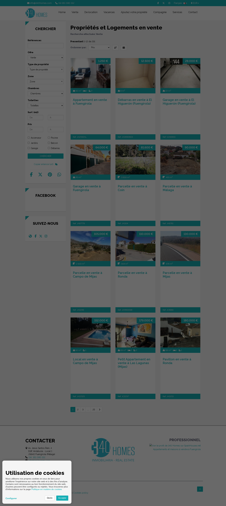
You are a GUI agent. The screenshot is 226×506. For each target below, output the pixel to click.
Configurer (11, 498)
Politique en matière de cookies (46, 489)
